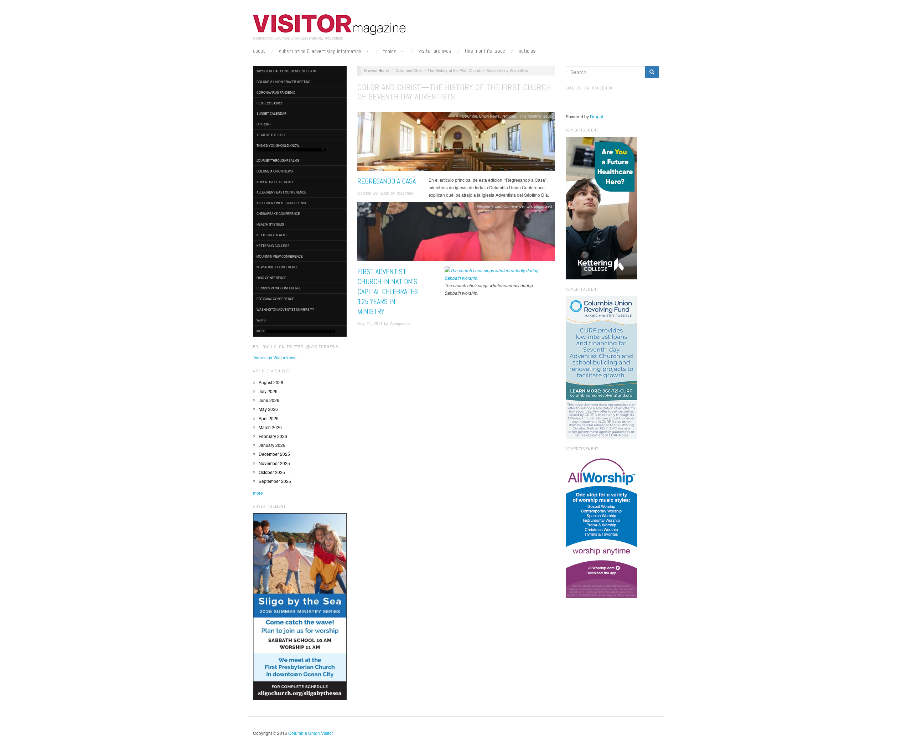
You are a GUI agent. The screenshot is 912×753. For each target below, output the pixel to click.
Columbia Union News (274, 171)
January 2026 (272, 445)
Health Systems (270, 224)
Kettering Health (271, 235)
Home (383, 70)
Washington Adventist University (285, 309)
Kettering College (273, 245)
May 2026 (268, 409)
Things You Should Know (277, 145)
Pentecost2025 (269, 103)
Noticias (527, 51)
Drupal (596, 116)
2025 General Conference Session (286, 71)
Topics (390, 51)
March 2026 (270, 427)
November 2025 (274, 463)
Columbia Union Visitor (310, 733)
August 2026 (271, 382)
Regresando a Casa (386, 181)
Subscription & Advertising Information (321, 51)
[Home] (329, 24)
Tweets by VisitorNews (274, 357)
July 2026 (268, 391)
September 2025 (275, 481)
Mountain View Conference (279, 256)
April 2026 (269, 418)
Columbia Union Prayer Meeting (283, 81)
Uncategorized (539, 206)
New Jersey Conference (277, 267)
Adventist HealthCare (275, 182)
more (258, 493)
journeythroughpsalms (277, 160)
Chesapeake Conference (278, 213)
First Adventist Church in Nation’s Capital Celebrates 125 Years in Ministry (387, 291)
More (261, 331)
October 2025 (272, 472)
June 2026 (269, 400)
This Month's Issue (485, 51)
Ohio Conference (271, 277)
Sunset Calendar (271, 113)
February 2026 (273, 436)
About (259, 51)
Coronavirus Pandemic (275, 92)
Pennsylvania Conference (279, 288)
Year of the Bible (271, 135)
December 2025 (274, 454)
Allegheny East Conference (281, 192)
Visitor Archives (435, 51)
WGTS (261, 320)
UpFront (263, 124)
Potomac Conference (275, 298)
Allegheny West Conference (281, 203)
